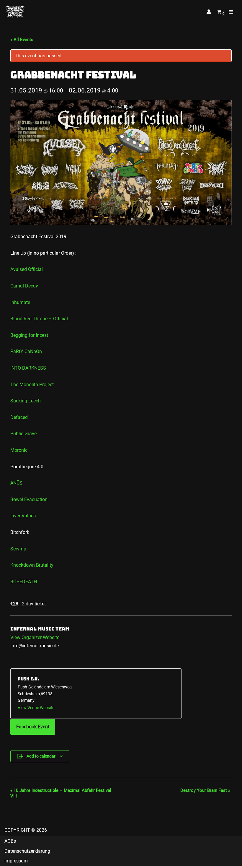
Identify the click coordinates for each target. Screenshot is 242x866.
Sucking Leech (25, 401)
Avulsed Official (26, 269)
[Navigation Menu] (231, 12)
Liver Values (23, 516)
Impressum (16, 861)
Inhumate (20, 302)
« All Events (21, 39)
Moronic (18, 450)
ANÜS (16, 483)
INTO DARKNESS (28, 368)
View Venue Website (36, 707)
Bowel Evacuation (29, 499)
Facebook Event (32, 726)
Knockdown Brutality (31, 565)
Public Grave (23, 433)
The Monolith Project (32, 384)
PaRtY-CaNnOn (26, 351)
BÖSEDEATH (23, 581)
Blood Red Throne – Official (39, 318)
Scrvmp (18, 549)
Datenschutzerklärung (27, 851)
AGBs (10, 841)
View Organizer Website (34, 637)
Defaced (19, 417)
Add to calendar (41, 756)
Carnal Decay (24, 286)
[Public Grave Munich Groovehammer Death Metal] (15, 11)
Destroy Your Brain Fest (205, 790)
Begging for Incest (29, 335)
